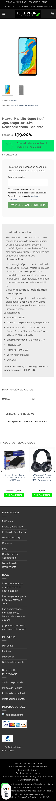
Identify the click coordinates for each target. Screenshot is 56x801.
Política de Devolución (14, 532)
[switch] (6, 795)
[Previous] (6, 56)
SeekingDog (24, 797)
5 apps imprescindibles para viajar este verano (14, 627)
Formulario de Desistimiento (9, 565)
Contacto (7, 543)
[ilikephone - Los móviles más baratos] (28, 13)
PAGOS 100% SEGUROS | (16, 2)
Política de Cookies (12, 688)
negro (31, 105)
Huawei (14, 101)
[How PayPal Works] (14, 724)
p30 (36, 105)
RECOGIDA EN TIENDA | (39, 2)
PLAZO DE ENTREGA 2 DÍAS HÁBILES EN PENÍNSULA (28, 6)
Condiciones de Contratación (10, 556)
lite (26, 105)
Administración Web (41, 797)
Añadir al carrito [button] (14, 495)
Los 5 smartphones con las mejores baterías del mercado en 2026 (13, 614)
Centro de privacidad (13, 682)
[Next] (49, 56)
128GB (14, 105)
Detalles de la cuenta (13, 662)
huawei (20, 105)
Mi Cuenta (7, 521)
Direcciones (8, 656)
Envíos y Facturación (13, 526)
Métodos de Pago (11, 537)
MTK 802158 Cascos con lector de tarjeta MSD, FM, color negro (42, 477)
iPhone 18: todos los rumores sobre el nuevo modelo (12, 587)
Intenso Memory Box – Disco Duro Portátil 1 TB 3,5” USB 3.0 (14, 477)
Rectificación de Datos (14, 699)
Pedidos (6, 651)
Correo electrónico (16, 177)
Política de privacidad (13, 693)
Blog (4, 548)
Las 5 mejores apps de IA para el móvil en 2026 (14, 600)
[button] (4, 13)
